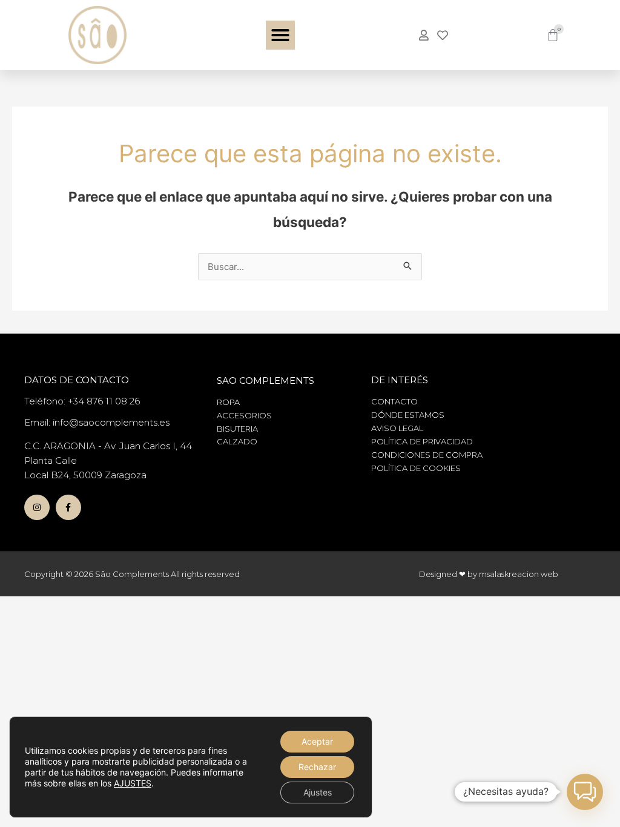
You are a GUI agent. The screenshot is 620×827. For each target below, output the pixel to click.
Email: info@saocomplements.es (97, 422)
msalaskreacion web (518, 574)
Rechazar (317, 767)
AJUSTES (132, 783)
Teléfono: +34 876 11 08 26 (82, 401)
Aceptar (317, 741)
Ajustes (317, 792)
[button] (280, 35)
